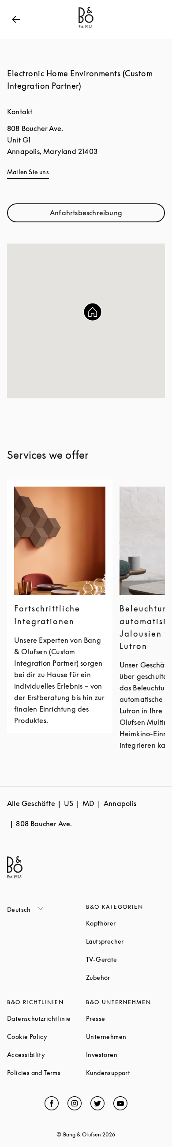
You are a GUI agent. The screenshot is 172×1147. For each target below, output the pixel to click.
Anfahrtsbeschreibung (105, 214)
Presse (125, 1018)
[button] (93, 312)
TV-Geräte (125, 959)
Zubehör (125, 977)
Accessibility (46, 1054)
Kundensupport (125, 1072)
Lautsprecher (125, 941)
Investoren (125, 1054)
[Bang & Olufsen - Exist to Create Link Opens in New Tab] (86, 28)
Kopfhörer (125, 923)
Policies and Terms (46, 1072)
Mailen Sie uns (28, 172)
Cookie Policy (46, 1036)
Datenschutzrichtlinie (46, 1018)
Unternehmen (125, 1036)
